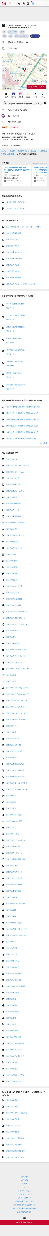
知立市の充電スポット (14, 872)
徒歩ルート (10, 308)
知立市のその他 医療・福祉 (16, 935)
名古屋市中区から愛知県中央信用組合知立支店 (23, 407)
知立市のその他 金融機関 (16, 986)
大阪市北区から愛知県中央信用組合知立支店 (22, 432)
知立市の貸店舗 (12, 239)
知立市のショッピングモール (16, 707)
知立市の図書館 (12, 1005)
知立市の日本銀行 (12, 1106)
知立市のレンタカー (13, 834)
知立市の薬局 (11, 732)
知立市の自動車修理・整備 (16, 859)
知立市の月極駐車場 (13, 233)
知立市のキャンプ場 (13, 605)
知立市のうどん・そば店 (15, 472)
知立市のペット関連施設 (15, 1043)
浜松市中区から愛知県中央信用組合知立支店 (22, 413)
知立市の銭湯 (11, 681)
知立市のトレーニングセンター (17, 624)
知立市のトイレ (12, 942)
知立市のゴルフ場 (12, 592)
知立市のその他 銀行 (14, 980)
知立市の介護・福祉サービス (16, 929)
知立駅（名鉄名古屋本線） (16, 327)
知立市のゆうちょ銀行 (14, 1144)
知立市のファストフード (15, 459)
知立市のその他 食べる (15, 535)
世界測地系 (19, 134)
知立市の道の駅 (12, 897)
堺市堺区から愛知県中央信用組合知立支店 (21, 438)
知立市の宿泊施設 (12, 542)
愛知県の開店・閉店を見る (16, 202)
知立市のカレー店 (12, 510)
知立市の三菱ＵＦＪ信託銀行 (16, 1113)
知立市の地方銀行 (12, 967)
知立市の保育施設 (12, 1011)
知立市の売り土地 (12, 265)
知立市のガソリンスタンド (16, 840)
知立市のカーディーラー (15, 853)
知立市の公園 (11, 554)
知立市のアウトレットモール (16, 719)
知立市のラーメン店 (13, 484)
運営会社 (24, 1177)
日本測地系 (31, 134)
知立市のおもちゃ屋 (13, 745)
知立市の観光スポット (14, 548)
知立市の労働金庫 (12, 1132)
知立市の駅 (10, 827)
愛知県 (4, 36)
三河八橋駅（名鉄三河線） (16, 350)
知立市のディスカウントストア (17, 713)
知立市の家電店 (12, 757)
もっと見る (43, 443)
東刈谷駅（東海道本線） (15, 362)
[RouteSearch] (14, 3)
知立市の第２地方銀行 (14, 973)
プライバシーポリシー (24, 1191)
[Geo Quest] (33, 3)
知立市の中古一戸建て (14, 258)
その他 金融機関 (12, 32)
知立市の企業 (11, 1024)
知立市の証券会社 (12, 1100)
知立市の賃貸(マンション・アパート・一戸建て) (23, 227)
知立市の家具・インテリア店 (16, 783)
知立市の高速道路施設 (14, 884)
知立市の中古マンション (15, 252)
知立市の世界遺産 (12, 643)
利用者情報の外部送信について (24, 1205)
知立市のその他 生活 (14, 1081)
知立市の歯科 (11, 916)
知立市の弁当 (11, 796)
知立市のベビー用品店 (14, 751)
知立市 (10, 36)
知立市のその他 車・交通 (16, 904)
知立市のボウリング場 (14, 586)
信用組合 (21, 32)
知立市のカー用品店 (13, 846)
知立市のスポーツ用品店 (15, 770)
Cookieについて (24, 1194)
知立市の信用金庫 (12, 1119)
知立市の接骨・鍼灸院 (14, 923)
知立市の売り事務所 (13, 277)
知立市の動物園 (12, 573)
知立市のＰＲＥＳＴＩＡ (15, 1157)
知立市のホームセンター (15, 777)
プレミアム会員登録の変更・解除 (24, 1208)
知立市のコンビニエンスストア (17, 694)
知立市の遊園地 (12, 561)
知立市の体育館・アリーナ (16, 618)
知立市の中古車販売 (13, 891)
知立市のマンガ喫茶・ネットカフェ (19, 669)
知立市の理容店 (12, 1069)
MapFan (4, 151)
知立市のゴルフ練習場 (14, 599)
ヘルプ (24, 1184)
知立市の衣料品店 (12, 738)
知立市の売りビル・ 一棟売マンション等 (21, 284)
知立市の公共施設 (12, 992)
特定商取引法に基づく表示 (24, 1201)
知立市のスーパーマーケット (16, 700)
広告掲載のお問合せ (24, 1212)
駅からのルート (35, 36)
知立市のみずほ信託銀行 (15, 1138)
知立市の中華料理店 (13, 516)
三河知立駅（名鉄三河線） (16, 315)
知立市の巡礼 (11, 637)
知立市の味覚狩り (12, 630)
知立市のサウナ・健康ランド (16, 611)
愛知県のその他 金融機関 (27, 151)
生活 (4, 32)
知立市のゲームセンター (15, 662)
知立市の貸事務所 (12, 246)
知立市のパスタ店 (12, 478)
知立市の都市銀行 (12, 961)
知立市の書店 (11, 808)
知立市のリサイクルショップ (16, 789)
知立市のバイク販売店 (14, 878)
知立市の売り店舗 (12, 271)
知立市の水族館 (12, 580)
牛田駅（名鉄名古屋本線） (22, 36)
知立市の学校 (11, 1018)
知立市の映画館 (12, 567)
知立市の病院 (11, 910)
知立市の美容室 (12, 1062)
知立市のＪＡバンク (13, 1125)
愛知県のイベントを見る (15, 208)
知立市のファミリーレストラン (17, 465)
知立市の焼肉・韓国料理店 (16, 523)
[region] (24, 72)
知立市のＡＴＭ (12, 954)
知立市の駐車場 (12, 865)
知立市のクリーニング (14, 1050)
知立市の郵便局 (12, 948)
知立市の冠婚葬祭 (12, 1031)
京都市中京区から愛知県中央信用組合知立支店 (23, 419)
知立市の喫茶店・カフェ (15, 491)
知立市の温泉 (11, 675)
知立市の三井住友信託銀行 (16, 1151)
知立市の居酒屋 (12, 529)
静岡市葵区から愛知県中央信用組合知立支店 (22, 426)
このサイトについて (24, 1198)
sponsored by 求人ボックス (40, 163)
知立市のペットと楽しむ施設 (16, 650)
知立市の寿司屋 (12, 497)
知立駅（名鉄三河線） (14, 338)
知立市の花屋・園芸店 (14, 815)
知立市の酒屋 (11, 802)
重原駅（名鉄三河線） (14, 373)
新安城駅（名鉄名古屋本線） (16, 385)
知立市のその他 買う (14, 821)
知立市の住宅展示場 (13, 1037)
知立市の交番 (11, 999)
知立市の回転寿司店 (13, 503)
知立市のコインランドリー (16, 1056)
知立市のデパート (12, 726)
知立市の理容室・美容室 (15, 1075)
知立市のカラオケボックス (16, 656)
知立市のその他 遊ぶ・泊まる (17, 688)
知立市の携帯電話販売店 (15, 764)
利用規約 (24, 1180)
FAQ (24, 1187)
